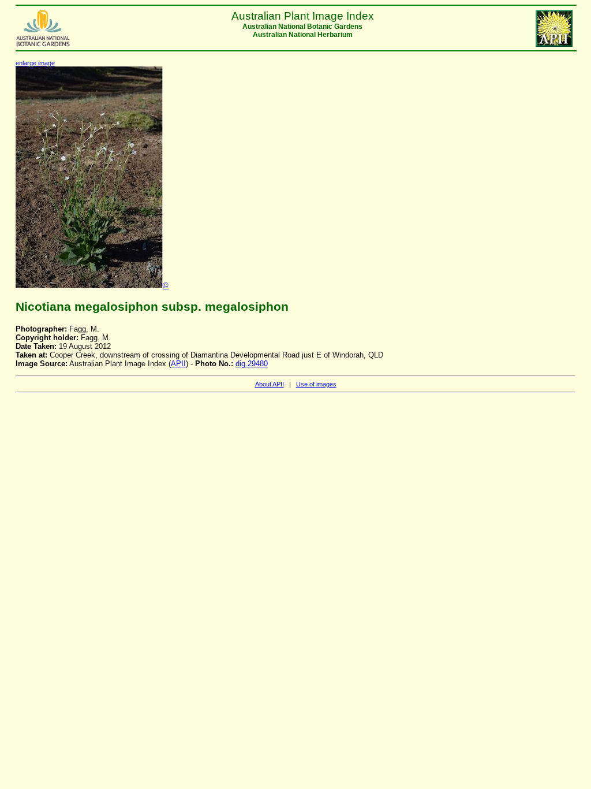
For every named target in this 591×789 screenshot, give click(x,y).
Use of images (316, 384)
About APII (269, 384)
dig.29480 (251, 363)
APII (178, 363)
